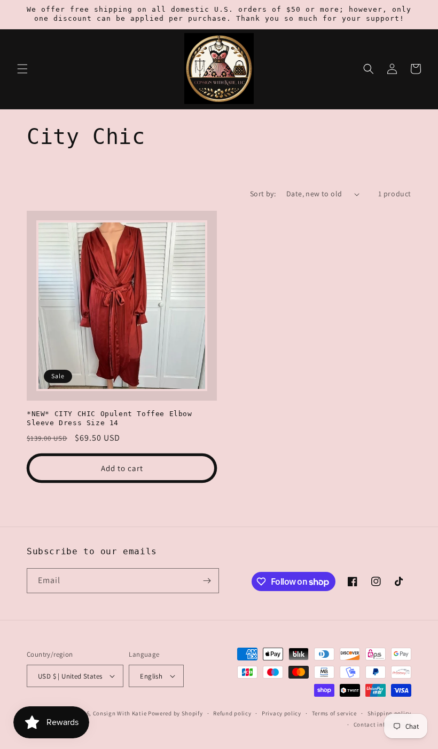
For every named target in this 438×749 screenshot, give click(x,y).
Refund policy (232, 713)
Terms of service (334, 713)
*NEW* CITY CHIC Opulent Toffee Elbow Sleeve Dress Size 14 (109, 418)
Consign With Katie (120, 713)
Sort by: (263, 193)
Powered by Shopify (175, 713)
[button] (22, 69)
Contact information (382, 724)
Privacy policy (281, 713)
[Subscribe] (206, 580)
